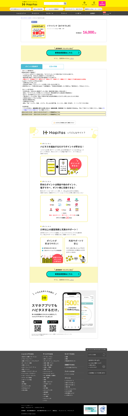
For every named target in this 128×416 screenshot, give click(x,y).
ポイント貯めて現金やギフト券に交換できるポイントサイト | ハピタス (29, 3)
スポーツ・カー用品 (27, 379)
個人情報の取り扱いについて (44, 410)
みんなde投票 (69, 391)
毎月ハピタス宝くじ (70, 382)
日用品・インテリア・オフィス (29, 371)
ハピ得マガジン (69, 395)
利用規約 (23, 410)
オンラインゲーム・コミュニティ (51, 360)
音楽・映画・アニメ (48, 363)
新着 (23, 381)
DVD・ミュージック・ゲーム (29, 367)
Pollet (22, 407)
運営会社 (55, 410)
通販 (67, 358)
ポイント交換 (92, 354)
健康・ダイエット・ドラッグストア (30, 360)
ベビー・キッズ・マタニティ (29, 375)
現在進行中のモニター (71, 360)
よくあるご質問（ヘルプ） (95, 363)
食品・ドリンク (26, 369)
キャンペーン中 (47, 398)
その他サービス (47, 383)
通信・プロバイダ (48, 381)
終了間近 (24, 383)
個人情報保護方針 (31, 410)
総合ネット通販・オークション (29, 356)
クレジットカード (48, 371)
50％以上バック (26, 388)
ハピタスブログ (93, 367)
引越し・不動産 (47, 367)
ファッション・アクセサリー (29, 373)
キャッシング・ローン (49, 373)
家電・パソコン (26, 365)
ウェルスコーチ (29, 407)
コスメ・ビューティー (27, 358)
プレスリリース (62, 410)
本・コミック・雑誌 (27, 363)
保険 (45, 379)
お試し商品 (24, 390)
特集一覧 (68, 386)
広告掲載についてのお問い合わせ (97, 372)
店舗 (67, 356)
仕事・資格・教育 (48, 365)
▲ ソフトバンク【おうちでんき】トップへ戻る (96, 349)
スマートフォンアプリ (71, 389)
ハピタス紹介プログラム (71, 367)
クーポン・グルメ (48, 356)
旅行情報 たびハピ (70, 393)
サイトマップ (71, 410)
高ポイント (46, 394)
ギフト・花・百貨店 (27, 377)
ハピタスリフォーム (39, 407)
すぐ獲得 (46, 396)
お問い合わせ (92, 365)
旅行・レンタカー (48, 358)
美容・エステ (47, 369)
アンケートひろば (70, 374)
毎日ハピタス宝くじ (70, 384)
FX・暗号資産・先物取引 (50, 375)
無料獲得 (46, 392)
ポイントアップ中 (26, 386)
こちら (71, 58)
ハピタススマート (70, 380)
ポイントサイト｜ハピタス (26, 18)
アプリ (45, 400)
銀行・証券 (46, 377)
